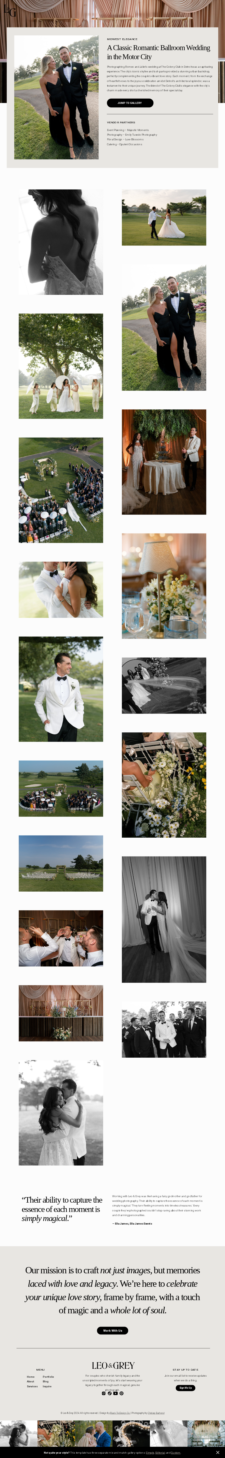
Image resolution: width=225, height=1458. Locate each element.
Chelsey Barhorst (156, 1413)
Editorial (160, 1452)
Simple (150, 1452)
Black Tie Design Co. (120, 1413)
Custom (176, 1452)
